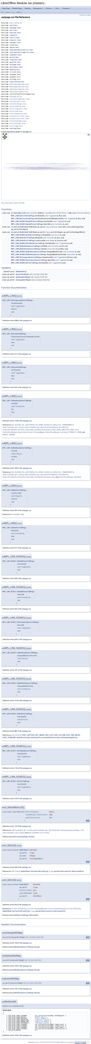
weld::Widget (50, 240)
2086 (16, 320)
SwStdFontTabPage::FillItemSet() (25, 915)
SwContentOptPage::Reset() (23, 837)
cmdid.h (13, 35)
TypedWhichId (50, 213)
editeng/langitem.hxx (19, 89)
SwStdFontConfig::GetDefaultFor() (30, 737)
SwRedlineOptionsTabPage (30, 246)
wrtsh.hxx (14, 57)
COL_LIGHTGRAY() (28, 425)
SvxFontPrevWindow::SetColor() (56, 432)
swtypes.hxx (15, 42)
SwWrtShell (24, 227)
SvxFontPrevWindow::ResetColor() (15, 432)
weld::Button (55, 235)
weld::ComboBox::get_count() (21, 830)
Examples (66, 8)
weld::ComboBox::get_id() (34, 427)
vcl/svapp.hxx (16, 126)
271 (15, 354)
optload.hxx (15, 128)
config (18, 12)
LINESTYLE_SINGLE (42, 1020)
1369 (16, 943)
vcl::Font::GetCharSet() (19, 909)
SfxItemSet (81, 213)
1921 (16, 670)
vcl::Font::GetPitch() (74, 909)
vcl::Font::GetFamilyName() (37, 909)
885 (15, 731)
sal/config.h (15, 23)
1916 (16, 700)
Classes (48, 8)
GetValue (76, 830)
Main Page (6, 8)
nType (47, 227)
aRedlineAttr (20, 271)
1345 (16, 1035)
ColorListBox (51, 249)
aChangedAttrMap (22, 280)
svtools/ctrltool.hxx (19, 116)
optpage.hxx (15, 28)
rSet (87, 213)
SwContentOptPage (27, 216)
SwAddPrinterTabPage (34, 221)
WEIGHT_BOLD (40, 1017)
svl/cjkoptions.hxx (18, 114)
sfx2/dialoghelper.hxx (19, 99)
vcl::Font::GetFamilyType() (57, 909)
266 (15, 387)
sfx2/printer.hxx (17, 101)
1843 (16, 468)
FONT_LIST (49, 735)
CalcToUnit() (15, 871)
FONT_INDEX (39, 735)
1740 (16, 421)
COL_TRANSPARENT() (66, 425)
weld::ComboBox (32, 213)
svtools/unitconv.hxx (19, 118)
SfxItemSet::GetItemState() (62, 830)
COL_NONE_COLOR (42, 425)
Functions (81, 15)
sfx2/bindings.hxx (17, 104)
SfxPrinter (53, 227)
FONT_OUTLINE (59, 735)
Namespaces (37, 8)
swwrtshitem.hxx (17, 82)
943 (15, 510)
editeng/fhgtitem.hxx (19, 84)
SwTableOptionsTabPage (35, 243)
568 (15, 867)
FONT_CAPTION (28, 735)
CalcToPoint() (16, 735)
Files (57, 8)
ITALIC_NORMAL (40, 1018)
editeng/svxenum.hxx (18, 91)
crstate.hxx (15, 72)
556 (15, 905)
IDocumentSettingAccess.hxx (21, 52)
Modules (28, 8)
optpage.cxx (27, 320)
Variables (87, 15)
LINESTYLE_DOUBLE (42, 1021)
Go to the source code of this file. (13, 203)
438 (15, 578)
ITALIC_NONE (56, 430)
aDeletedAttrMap (22, 277)
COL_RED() (53, 425)
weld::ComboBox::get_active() (13, 427)
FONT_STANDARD (9, 737)
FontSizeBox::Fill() (17, 514)
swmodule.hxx (15, 55)
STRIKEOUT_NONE (75, 432)
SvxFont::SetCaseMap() (36, 432)
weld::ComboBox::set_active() (38, 833)
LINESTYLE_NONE (67, 430)
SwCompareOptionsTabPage (30, 257)
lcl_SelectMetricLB (18, 213)
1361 (16, 989)
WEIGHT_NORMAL (9, 435)
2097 (16, 639)
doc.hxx (13, 30)
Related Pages (17, 8)
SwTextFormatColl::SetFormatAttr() (70, 871)
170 (15, 826)
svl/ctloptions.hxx (18, 109)
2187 (16, 798)
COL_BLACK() (16, 425)
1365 (16, 966)
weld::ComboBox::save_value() (13, 833)
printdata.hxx (16, 67)
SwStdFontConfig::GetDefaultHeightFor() (61, 737)
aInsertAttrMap (21, 274)
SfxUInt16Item (61, 213)
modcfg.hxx (14, 69)
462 (15, 609)
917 (15, 548)
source (8, 12)
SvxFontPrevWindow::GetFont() (14, 430)
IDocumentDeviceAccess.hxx (21, 50)
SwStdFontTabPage (33, 235)
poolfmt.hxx (15, 62)
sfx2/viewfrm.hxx (17, 106)
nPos (76, 430)
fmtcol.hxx (14, 37)
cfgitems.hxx (15, 60)
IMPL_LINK (15, 216)
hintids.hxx (15, 33)
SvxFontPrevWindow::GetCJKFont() (55, 427)
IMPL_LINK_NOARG (18, 221)
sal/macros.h (15, 96)
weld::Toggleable (51, 216)
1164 (16, 768)
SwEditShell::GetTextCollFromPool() (34, 871)
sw (2, 12)
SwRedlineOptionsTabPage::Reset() (26, 947)
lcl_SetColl (15, 227)
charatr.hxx (15, 40)
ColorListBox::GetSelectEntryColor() (38, 430)
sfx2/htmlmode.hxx (17, 121)
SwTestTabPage (32, 263)
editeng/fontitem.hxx (19, 87)
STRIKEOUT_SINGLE (42, 1023)
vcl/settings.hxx (17, 123)
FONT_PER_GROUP (73, 735)
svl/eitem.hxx (16, 111)
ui (13, 12)
